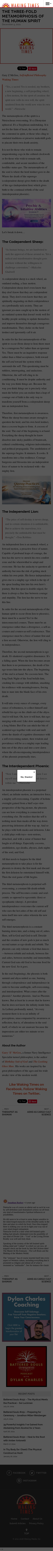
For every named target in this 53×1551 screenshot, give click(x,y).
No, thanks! (26, 777)
